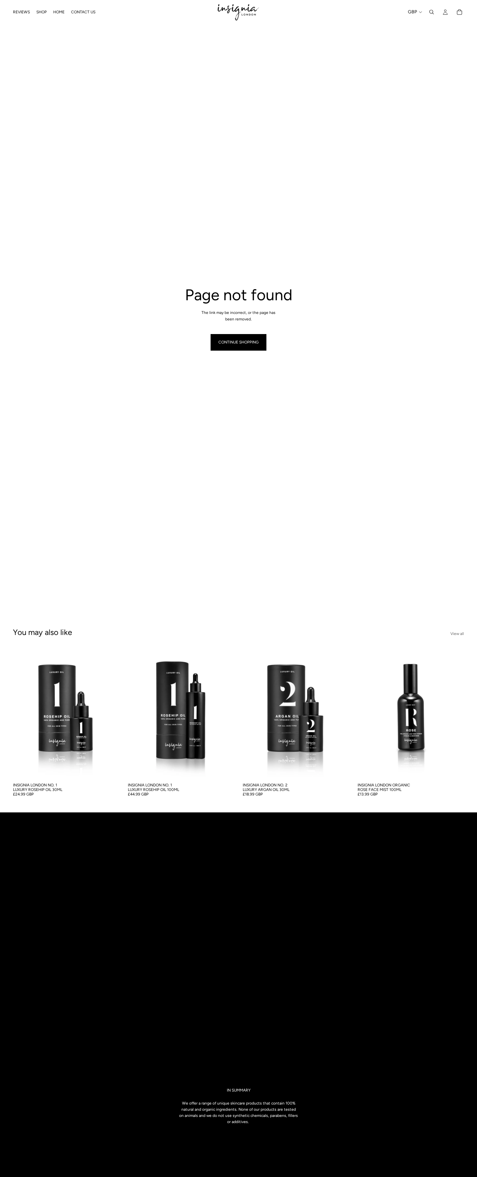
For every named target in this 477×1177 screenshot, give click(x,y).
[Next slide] (109, 713)
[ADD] (109, 769)
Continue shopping (238, 342)
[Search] (431, 12)
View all (457, 633)
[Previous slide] (22, 713)
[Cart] (459, 12)
